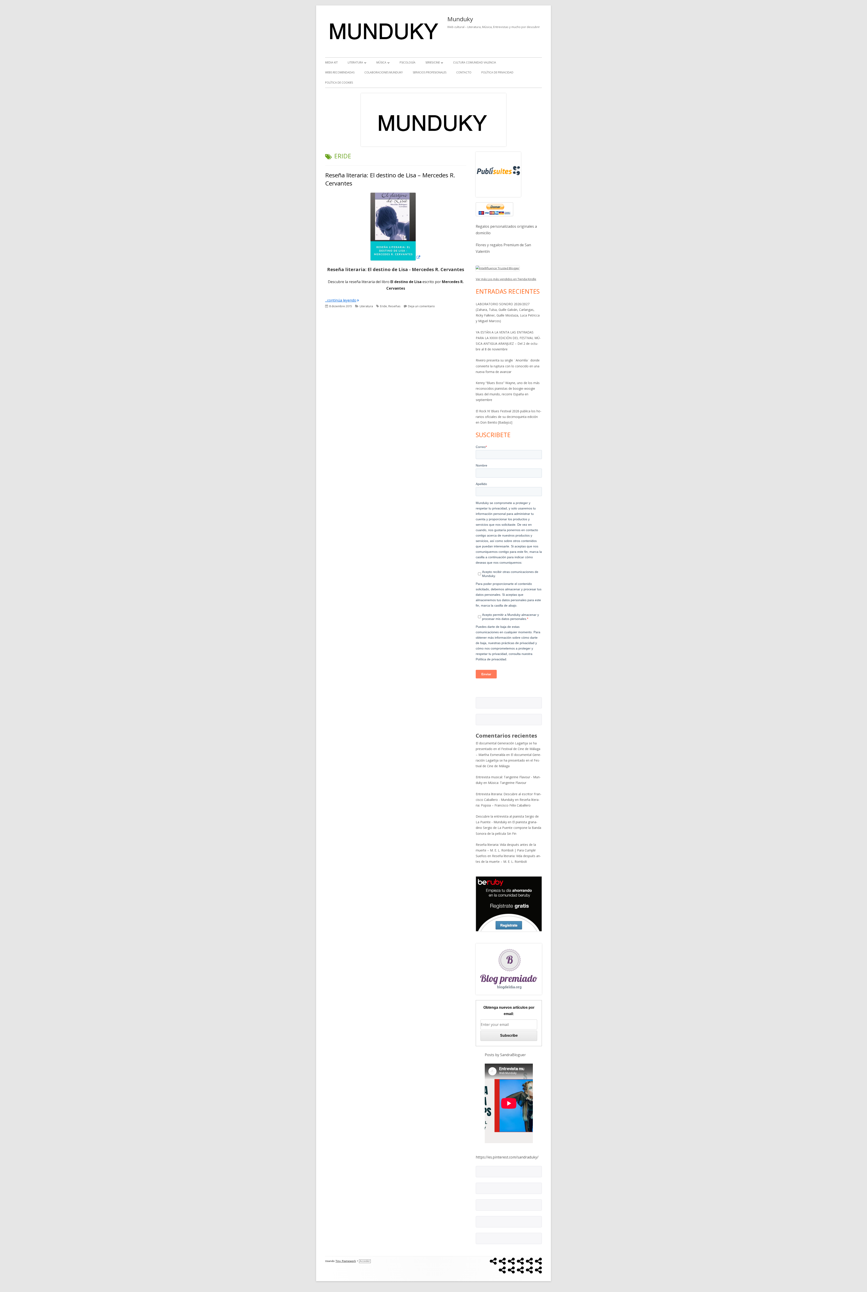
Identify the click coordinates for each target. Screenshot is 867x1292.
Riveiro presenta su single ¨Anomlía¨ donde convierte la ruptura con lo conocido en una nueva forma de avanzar (508, 366)
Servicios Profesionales (429, 72)
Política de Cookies (339, 82)
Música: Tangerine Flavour (507, 783)
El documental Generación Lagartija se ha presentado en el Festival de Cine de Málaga (508, 760)
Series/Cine (432, 62)
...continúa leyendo (342, 300)
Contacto (463, 72)
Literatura (355, 62)
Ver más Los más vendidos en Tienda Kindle (506, 279)
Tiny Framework (346, 1261)
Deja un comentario (421, 306)
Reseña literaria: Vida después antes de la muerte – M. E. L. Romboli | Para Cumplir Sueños (506, 850)
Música (381, 62)
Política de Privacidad (497, 72)
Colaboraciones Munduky (383, 72)
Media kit (331, 62)
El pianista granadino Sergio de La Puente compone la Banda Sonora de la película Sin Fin (508, 827)
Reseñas (394, 306)
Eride (383, 306)
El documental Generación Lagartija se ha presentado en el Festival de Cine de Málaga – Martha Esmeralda (508, 749)
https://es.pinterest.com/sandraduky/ (507, 1157)
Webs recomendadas (339, 72)
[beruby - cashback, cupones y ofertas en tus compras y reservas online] (509, 903)
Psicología (407, 62)
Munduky (460, 19)
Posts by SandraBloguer (505, 1054)
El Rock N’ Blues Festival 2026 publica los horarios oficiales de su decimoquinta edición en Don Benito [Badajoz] (508, 416)
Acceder (365, 1261)
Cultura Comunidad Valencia (474, 62)
